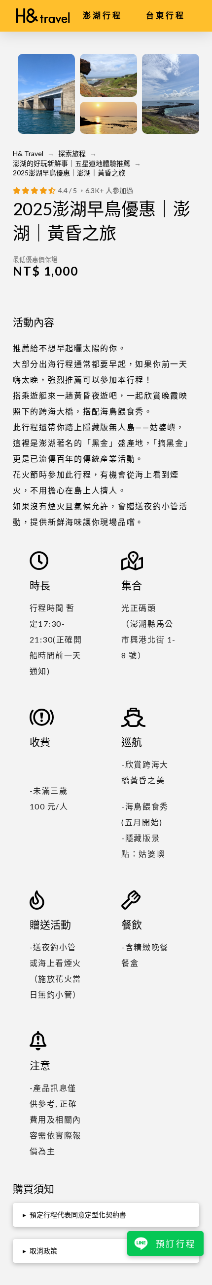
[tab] (106, 1215)
